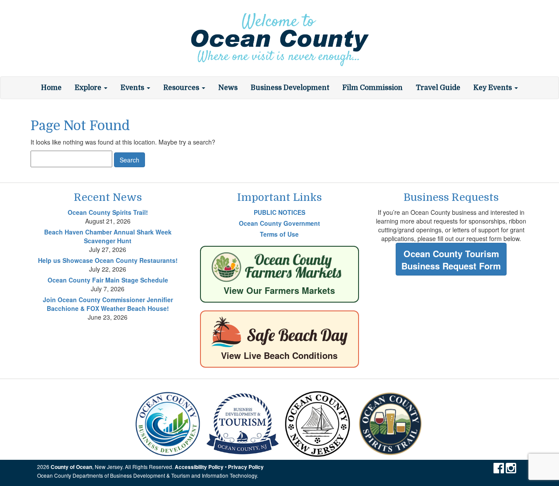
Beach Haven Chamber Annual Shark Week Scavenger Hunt (108, 236)
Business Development (290, 88)
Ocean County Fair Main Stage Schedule (108, 280)
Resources (182, 88)
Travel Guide (438, 88)
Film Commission (372, 88)
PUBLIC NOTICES (279, 212)
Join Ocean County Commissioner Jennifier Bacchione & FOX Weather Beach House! (108, 304)
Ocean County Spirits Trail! (108, 212)
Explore (89, 88)
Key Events (493, 88)
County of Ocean (71, 467)
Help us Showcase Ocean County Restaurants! (108, 260)
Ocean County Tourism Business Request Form (451, 259)
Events (133, 88)
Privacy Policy (246, 467)
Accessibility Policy (199, 467)
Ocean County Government (279, 223)
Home (51, 88)
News (228, 88)
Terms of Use (279, 234)
